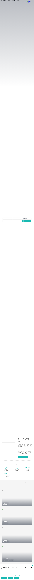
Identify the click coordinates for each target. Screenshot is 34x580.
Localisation (25, 218)
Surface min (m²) (15, 220)
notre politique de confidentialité (17, 575)
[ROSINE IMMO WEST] (30, 2)
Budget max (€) (5, 220)
